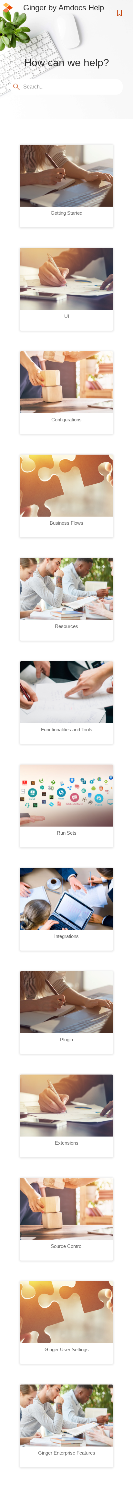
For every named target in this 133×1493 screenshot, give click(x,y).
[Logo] (8, 8)
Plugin (66, 1039)
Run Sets (67, 833)
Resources (66, 626)
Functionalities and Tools (66, 729)
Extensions (66, 1143)
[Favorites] (120, 12)
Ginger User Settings (67, 1349)
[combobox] (67, 87)
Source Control (66, 1246)
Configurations (66, 419)
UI (66, 316)
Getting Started (66, 213)
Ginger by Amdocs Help (63, 7)
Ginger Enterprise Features (66, 1453)
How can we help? (66, 62)
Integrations (66, 936)
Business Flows (66, 523)
